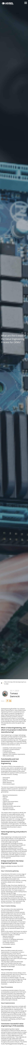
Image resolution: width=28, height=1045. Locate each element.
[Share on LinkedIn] (10, 701)
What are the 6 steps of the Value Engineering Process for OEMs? (15, 682)
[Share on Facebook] (7, 701)
